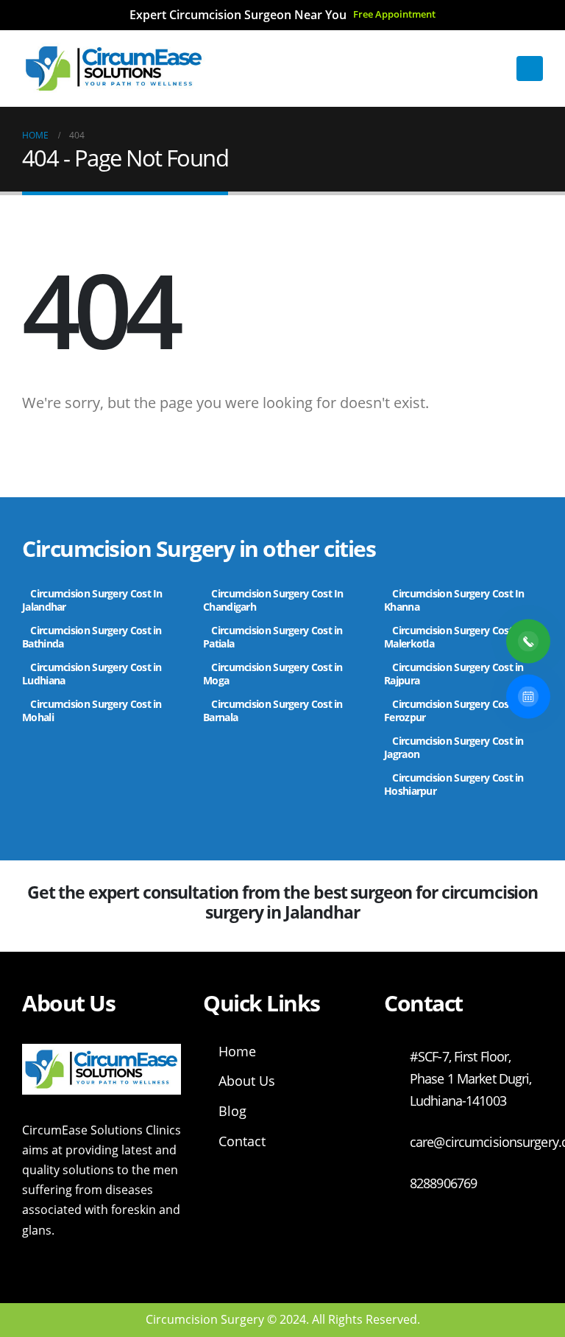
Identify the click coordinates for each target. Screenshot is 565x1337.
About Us (246, 1080)
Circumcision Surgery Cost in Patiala (273, 636)
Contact (242, 1141)
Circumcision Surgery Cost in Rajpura (454, 673)
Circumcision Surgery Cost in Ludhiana (92, 673)
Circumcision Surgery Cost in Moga (273, 673)
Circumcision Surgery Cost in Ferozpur (454, 710)
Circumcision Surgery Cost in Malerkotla (454, 636)
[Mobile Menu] (529, 68)
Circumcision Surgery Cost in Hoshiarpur (454, 784)
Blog (232, 1111)
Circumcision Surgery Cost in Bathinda (92, 636)
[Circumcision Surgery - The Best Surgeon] (114, 68)
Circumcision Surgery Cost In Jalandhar (92, 600)
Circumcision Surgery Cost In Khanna (455, 600)
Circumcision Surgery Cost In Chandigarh (273, 600)
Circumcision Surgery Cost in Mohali (92, 710)
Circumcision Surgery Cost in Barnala (273, 710)
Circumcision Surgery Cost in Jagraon (454, 747)
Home (237, 1051)
